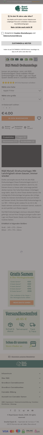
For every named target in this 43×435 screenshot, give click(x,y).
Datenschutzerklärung (12, 36)
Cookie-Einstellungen (23, 33)
